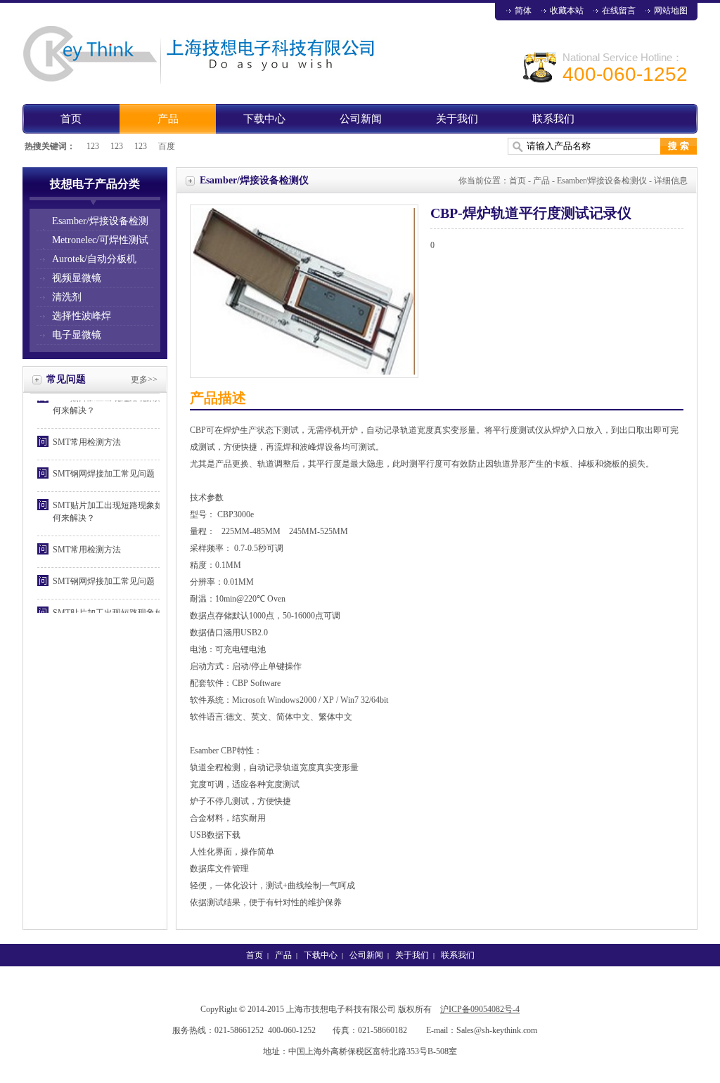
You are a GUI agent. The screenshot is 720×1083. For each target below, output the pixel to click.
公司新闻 (361, 118)
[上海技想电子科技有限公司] (205, 81)
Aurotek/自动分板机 (94, 259)
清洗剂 (67, 297)
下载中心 (264, 118)
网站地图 (671, 10)
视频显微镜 (76, 278)
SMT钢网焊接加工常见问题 (104, 468)
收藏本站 (567, 10)
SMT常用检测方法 (87, 436)
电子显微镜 (76, 335)
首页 (71, 118)
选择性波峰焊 (81, 316)
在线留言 (619, 10)
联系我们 (553, 118)
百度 (166, 146)
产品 (168, 118)
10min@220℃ (240, 599)
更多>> (144, 379)
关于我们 (457, 118)
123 (92, 146)
